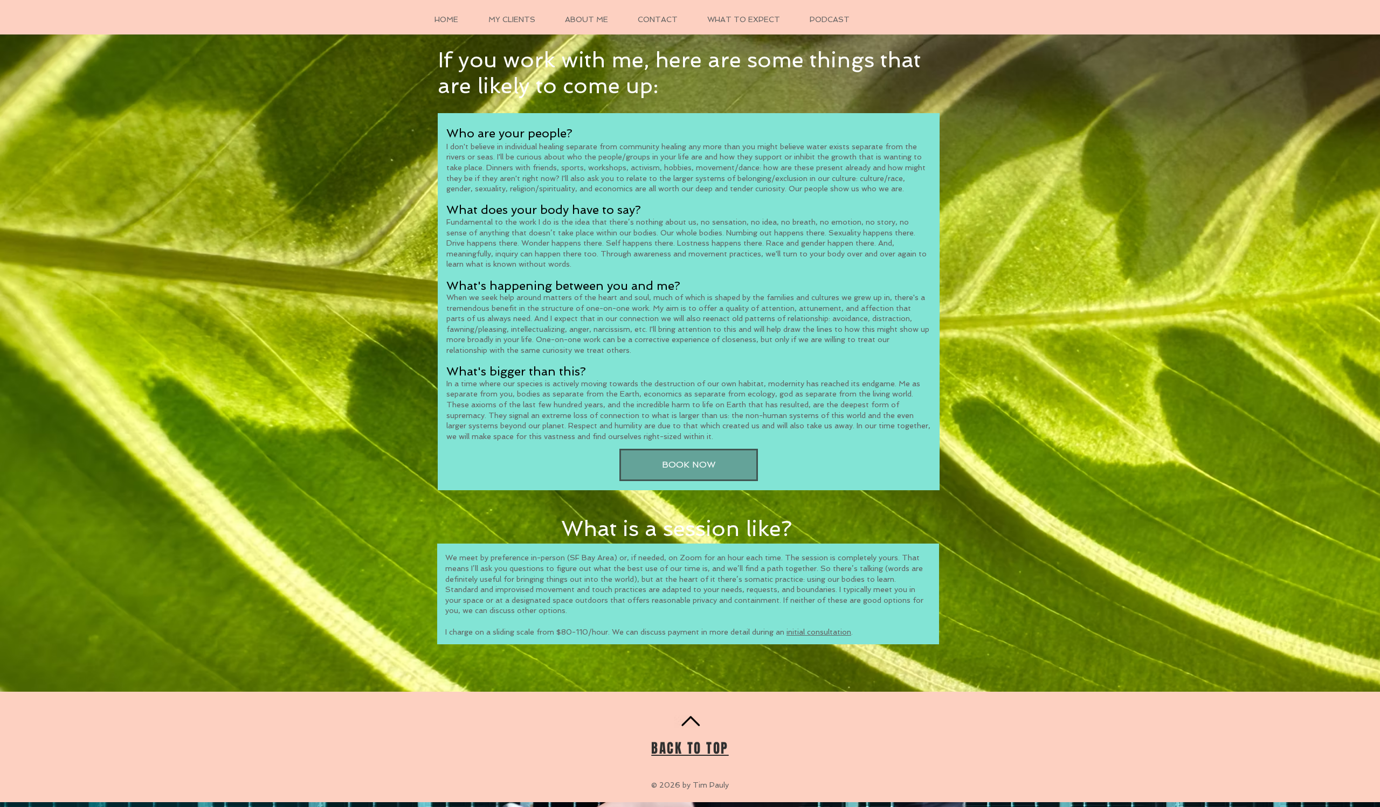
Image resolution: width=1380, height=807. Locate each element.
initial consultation (818, 632)
